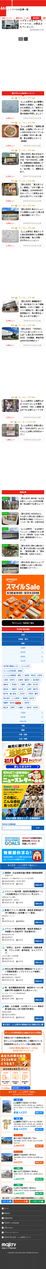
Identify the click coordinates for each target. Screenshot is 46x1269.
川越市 (20, 707)
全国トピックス (7, 18)
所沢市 (27, 703)
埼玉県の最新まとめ (10, 666)
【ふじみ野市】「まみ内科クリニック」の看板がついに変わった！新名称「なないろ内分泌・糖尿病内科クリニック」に (32, 534)
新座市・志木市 (28, 698)
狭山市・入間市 (9, 707)
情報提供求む (8, 1218)
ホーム (6, 1208)
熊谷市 (5, 689)
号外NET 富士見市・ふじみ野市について (17, 1237)
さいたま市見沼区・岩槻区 (13, 671)
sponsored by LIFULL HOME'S (23, 1094)
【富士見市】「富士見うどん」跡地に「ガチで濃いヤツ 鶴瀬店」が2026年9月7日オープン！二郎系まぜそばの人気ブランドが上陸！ (32, 190)
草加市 (14, 684)
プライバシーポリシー (11, 1232)
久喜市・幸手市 (9, 680)
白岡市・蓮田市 (23, 680)
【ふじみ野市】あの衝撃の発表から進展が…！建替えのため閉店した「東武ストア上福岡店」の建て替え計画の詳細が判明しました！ (32, 108)
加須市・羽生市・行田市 (33, 675)
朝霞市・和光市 (11, 703)
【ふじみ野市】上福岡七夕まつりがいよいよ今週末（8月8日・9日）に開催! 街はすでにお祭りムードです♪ (32, 407)
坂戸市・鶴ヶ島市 (9, 694)
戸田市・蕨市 (33, 694)
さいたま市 (25, 666)
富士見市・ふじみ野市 (11, 698)
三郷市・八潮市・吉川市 (29, 684)
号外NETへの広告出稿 (11, 1223)
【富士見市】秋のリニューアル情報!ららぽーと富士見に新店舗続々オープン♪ (32, 212)
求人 (27, 18)
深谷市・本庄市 (32, 707)
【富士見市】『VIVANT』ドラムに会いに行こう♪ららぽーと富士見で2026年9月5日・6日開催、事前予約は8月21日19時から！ (32, 335)
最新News (19, 18)
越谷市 (5, 684)
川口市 (22, 694)
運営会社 (7, 1213)
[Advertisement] (23, 67)
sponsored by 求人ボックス (23, 868)
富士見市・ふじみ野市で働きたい (22, 865)
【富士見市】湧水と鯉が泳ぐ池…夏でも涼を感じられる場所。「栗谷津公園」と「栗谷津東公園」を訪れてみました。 (32, 551)
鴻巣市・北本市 (17, 689)
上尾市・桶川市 (32, 689)
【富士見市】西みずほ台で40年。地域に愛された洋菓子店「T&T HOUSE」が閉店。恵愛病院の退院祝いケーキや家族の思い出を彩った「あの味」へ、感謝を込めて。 (32, 163)
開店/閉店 (36, 18)
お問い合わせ (8, 1228)
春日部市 (36, 680)
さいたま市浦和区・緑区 (12, 675)
